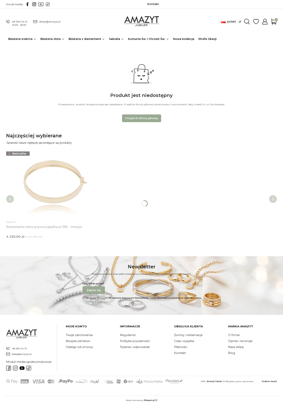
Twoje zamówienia (79, 335)
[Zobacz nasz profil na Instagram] (34, 4)
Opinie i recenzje (240, 341)
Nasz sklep (236, 347)
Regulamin (103, 298)
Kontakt (180, 353)
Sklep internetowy (140, 400)
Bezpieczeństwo (78, 341)
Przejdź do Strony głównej (141, 118)
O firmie (234, 335)
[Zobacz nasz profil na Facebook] (27, 4)
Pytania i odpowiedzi (135, 347)
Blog (231, 353)
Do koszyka (49, 243)
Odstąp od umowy (79, 347)
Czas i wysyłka (184, 341)
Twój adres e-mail (92, 283)
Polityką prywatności (96, 302)
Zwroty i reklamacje (188, 335)
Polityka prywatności (135, 341)
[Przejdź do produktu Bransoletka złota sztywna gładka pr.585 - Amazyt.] (54, 184)
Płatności (180, 347)
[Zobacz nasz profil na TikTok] (47, 4)
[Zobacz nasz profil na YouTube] (41, 4)
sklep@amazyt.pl (50, 21)
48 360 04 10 (20, 21)
